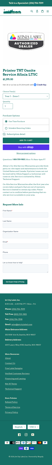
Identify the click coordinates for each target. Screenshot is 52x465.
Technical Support (13, 389)
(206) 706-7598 (15, 319)
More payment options (26, 153)
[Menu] (47, 11)
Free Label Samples (13, 368)
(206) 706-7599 (18, 309)
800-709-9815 (19, 159)
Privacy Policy (11, 412)
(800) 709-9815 (20, 314)
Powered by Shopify (36, 457)
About (8, 358)
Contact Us (10, 363)
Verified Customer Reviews (17, 373)
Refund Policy (11, 402)
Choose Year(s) (9, 92)
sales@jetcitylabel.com (21, 324)
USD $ (33, 427)
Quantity (6, 102)
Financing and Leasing (15, 379)
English (19, 427)
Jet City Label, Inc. (21, 457)
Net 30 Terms (11, 384)
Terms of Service (12, 407)
